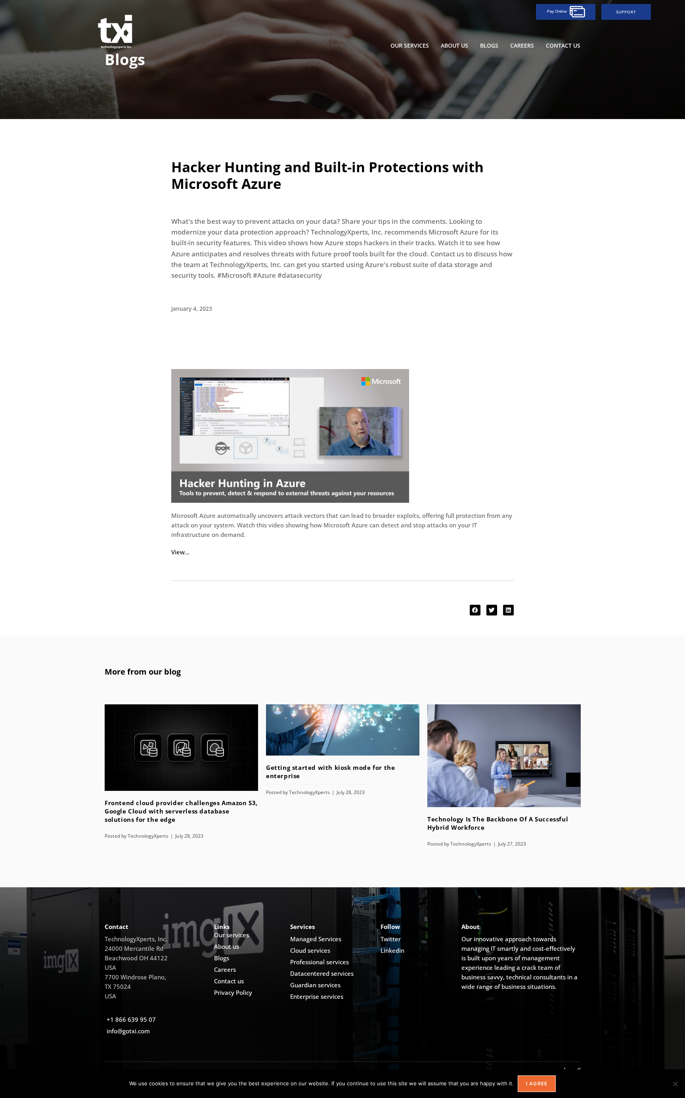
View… (180, 552)
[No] (675, 1084)
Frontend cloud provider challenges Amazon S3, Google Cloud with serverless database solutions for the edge (181, 811)
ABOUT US (454, 45)
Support (626, 12)
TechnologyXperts (148, 836)
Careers (522, 45)
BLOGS (489, 45)
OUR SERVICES (409, 45)
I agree (536, 1083)
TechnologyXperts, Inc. (136, 939)
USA (110, 967)
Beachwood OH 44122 (136, 958)
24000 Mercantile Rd (134, 948)
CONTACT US (563, 45)
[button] (475, 610)
